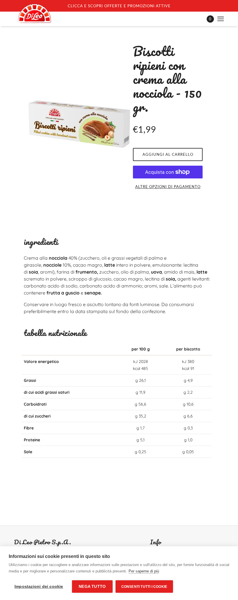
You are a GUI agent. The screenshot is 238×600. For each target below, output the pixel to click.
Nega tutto (92, 586)
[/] (34, 13)
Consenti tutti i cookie (144, 587)
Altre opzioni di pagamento (168, 186)
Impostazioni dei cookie (39, 586)
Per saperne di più (144, 571)
